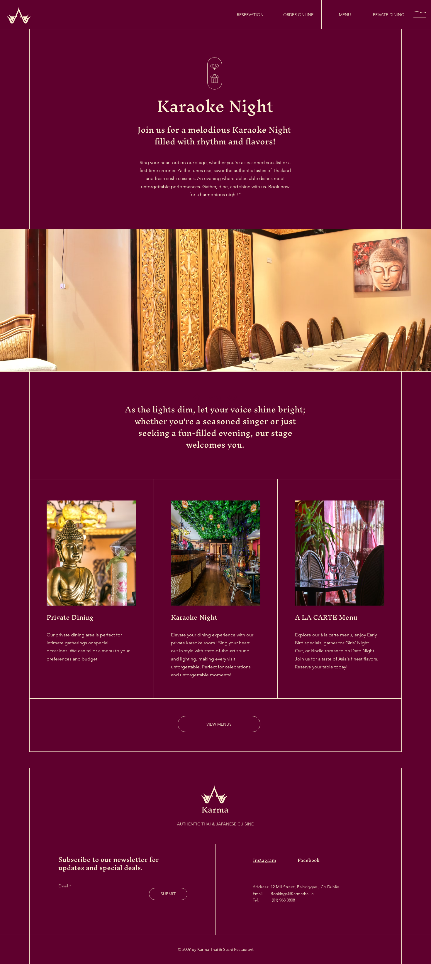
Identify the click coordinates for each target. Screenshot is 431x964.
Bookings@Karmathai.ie (292, 893)
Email (63, 886)
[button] (420, 14)
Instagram (264, 860)
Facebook (309, 860)
